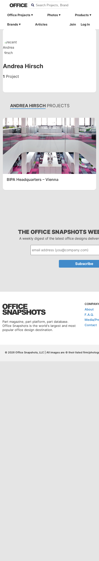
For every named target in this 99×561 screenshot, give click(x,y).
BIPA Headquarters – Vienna (32, 179)
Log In (85, 24)
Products (82, 15)
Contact (91, 325)
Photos (52, 15)
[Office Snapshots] (16, 5)
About (89, 309)
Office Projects (18, 15)
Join (72, 24)
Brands (12, 24)
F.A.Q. (89, 315)
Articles (41, 24)
